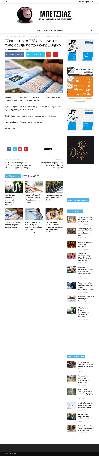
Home (7, 36)
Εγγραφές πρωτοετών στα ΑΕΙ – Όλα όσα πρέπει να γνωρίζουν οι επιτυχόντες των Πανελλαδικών (54, 227)
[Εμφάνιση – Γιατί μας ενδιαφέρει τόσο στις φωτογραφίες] (71, 219)
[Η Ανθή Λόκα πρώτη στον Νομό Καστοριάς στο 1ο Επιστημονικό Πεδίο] (71, 364)
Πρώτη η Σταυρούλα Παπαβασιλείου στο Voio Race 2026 (85, 428)
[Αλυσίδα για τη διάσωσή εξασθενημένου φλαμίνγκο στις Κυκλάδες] (14, 187)
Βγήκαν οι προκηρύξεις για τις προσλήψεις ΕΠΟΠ (54, 197)
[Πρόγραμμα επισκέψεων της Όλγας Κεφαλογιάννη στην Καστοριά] (71, 256)
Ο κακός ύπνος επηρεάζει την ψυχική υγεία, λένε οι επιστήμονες (51, 165)
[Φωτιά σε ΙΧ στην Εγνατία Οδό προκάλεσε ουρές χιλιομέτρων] (71, 378)
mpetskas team (12, 49)
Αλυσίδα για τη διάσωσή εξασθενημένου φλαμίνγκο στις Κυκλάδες (11, 200)
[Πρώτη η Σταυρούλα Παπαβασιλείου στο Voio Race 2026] (71, 428)
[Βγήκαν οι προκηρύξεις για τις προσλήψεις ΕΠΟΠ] (54, 187)
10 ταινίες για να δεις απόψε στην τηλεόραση (85, 244)
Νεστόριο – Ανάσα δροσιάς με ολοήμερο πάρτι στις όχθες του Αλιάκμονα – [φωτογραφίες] (18, 165)
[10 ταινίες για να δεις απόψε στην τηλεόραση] (71, 244)
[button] (91, 30)
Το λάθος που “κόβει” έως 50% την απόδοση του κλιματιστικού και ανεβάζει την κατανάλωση (33, 227)
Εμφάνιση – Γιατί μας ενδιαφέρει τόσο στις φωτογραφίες (85, 219)
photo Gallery (58, 30)
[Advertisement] (34, 136)
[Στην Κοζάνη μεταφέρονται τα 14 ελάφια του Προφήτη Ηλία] (71, 391)
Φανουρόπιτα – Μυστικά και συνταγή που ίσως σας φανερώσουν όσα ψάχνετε (85, 271)
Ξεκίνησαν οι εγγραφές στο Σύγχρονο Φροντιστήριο (86, 299)
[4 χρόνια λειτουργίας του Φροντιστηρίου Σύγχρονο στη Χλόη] (71, 405)
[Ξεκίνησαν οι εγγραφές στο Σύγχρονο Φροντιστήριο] (71, 299)
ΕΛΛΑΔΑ (14, 36)
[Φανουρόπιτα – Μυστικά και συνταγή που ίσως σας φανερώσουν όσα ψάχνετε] (71, 269)
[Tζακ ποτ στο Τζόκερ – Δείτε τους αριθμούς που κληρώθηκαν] (14, 214)
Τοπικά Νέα (48, 30)
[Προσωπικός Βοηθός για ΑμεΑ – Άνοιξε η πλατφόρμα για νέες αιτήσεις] (34, 187)
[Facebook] (6, 1)
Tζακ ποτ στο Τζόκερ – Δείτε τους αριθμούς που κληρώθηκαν (13, 224)
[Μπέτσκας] (49, 15)
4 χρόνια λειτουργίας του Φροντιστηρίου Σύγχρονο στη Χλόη (85, 405)
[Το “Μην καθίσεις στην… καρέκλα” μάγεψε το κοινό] (71, 416)
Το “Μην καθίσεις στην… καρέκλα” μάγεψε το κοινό (84, 417)
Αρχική (38, 30)
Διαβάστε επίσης (13, 176)
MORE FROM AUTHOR (30, 176)
